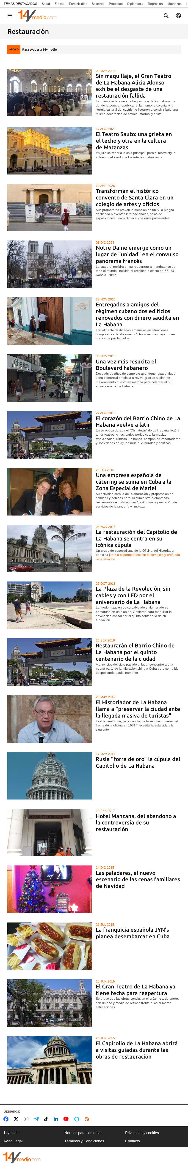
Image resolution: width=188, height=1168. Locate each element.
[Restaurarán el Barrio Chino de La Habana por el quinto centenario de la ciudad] (49, 662)
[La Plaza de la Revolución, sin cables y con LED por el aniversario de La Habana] (49, 605)
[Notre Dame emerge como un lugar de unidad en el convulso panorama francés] (49, 264)
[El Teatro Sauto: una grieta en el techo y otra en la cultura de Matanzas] (49, 151)
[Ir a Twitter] (17, 1119)
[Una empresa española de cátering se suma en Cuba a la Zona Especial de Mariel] (49, 492)
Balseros (98, 3)
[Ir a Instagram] (27, 1119)
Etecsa (59, 3)
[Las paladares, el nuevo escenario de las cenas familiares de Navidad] (49, 889)
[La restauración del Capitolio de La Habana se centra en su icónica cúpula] (49, 548)
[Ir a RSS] (88, 1119)
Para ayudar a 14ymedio (39, 49)
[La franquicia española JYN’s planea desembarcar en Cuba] (49, 946)
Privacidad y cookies (142, 1133)
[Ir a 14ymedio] (38, 16)
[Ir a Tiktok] (47, 1119)
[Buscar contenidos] (166, 16)
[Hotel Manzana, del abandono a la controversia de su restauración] (49, 832)
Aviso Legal (13, 1141)
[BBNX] (22, 1157)
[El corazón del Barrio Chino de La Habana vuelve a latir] (49, 434)
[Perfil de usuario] (178, 15)
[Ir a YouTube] (67, 1119)
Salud (46, 3)
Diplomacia (135, 3)
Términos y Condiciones (84, 1141)
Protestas (116, 3)
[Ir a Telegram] (37, 1119)
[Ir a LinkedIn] (57, 1119)
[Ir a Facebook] (6, 1119)
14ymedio (11, 1133)
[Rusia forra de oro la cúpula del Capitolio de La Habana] (49, 776)
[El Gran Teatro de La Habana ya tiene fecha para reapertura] (49, 1003)
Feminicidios (78, 3)
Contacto (132, 1141)
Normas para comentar (83, 1133)
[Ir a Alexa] (77, 1119)
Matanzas (174, 3)
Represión (155, 3)
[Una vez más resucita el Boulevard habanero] (49, 378)
